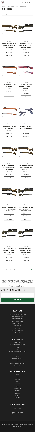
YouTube (17, 328)
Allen (17, 386)
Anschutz (17, 393)
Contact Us (17, 326)
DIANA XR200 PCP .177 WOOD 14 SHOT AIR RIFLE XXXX (9, 45)
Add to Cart (9, 55)
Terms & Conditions (17, 323)
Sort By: (5, 14)
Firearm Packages (17, 316)
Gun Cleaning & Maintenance (17, 352)
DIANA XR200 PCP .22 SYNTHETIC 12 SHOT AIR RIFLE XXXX (26, 209)
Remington (17, 388)
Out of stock (26, 136)
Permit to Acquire (17, 321)
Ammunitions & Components (17, 345)
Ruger (17, 377)
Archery (17, 347)
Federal (17, 395)
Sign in (14, 330)
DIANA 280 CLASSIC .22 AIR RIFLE (9, 86)
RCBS (17, 374)
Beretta (17, 391)
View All (17, 398)
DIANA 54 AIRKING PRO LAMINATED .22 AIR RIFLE (25, 87)
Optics (17, 356)
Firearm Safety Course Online (17, 314)
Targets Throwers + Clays (17, 363)
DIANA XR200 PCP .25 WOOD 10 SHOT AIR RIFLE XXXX (26, 167)
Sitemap (17, 332)
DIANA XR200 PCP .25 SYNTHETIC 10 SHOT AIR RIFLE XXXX (9, 250)
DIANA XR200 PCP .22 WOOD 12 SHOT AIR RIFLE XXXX (9, 209)
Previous (3, 430)
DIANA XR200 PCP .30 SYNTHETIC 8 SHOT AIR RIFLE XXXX (26, 250)
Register (20, 330)
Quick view (9, 52)
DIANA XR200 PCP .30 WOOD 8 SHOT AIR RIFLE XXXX (9, 167)
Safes (17, 361)
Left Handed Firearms (18, 319)
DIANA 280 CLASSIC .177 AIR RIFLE (9, 127)
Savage (17, 384)
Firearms (17, 349)
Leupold (17, 379)
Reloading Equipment (17, 358)
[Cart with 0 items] (30, 2)
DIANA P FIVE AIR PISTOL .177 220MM (25, 127)
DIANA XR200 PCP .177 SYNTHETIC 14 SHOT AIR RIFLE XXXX (25, 45)
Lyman (17, 381)
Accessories (17, 342)
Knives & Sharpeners (17, 354)
